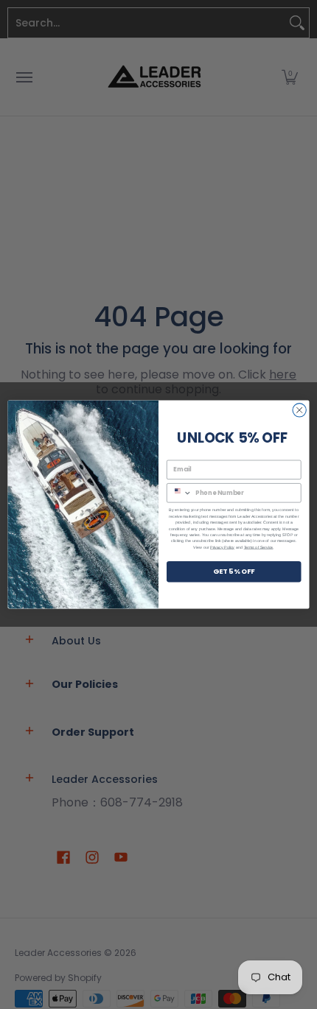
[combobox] (179, 492)
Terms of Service (259, 547)
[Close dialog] (299, 410)
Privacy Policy (222, 547)
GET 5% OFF (234, 571)
